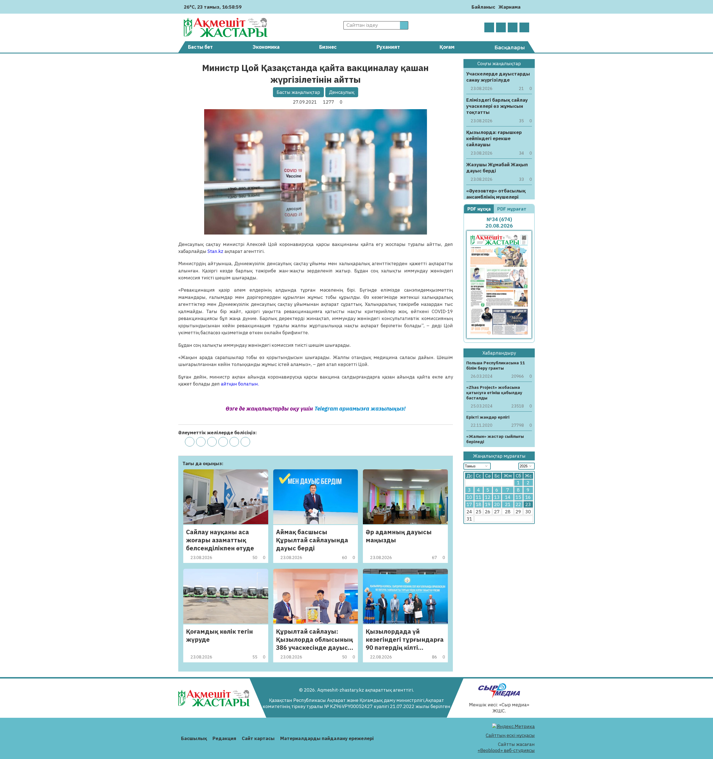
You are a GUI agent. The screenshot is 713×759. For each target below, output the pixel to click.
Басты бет (200, 47)
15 (518, 497)
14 (508, 497)
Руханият (388, 47)
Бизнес (328, 47)
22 (518, 504)
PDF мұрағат (512, 209)
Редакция (224, 738)
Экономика (266, 47)
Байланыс (483, 7)
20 (497, 504)
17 (469, 504)
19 (487, 504)
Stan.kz (215, 251)
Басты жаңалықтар (298, 92)
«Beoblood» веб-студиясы (506, 750)
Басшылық (194, 738)
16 (528, 497)
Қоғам (447, 47)
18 (478, 504)
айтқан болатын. (240, 384)
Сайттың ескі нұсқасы (510, 735)
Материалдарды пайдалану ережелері (327, 738)
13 (497, 497)
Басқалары (509, 48)
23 (528, 504)
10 (469, 497)
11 (478, 497)
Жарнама (510, 7)
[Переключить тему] (526, 7)
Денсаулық (341, 92)
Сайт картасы (258, 738)
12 (487, 497)
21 (508, 504)
